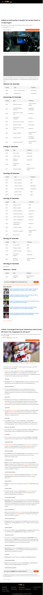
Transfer (8, 579)
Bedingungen (22, 587)
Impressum (13, 587)
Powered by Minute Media (18, 593)
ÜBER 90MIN (4, 587)
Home (4, 320)
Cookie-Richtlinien (37, 587)
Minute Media (14, 589)
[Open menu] (3, 1)
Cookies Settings (5, 591)
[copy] (10, 30)
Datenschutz (5, 589)
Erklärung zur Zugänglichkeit (25, 589)
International (9, 320)
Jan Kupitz (5, 27)
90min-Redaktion (7, 337)
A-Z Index (35, 589)
